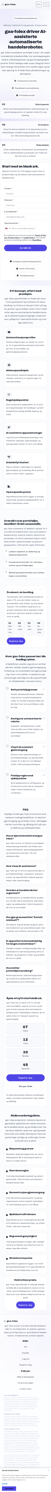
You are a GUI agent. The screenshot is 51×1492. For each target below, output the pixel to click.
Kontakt (25, 1353)
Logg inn (25, 1359)
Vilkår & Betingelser (25, 1377)
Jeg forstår (9, 1489)
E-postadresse (11, 212)
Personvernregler (25, 1383)
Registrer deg (16, 641)
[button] (39, 4)
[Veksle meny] (46, 4)
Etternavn (8, 200)
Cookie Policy (29, 238)
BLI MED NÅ (25, 248)
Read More (36, 240)
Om (25, 1347)
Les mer (4, 1483)
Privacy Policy (14, 238)
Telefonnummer (11, 223)
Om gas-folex (25, 1086)
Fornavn (8, 188)
